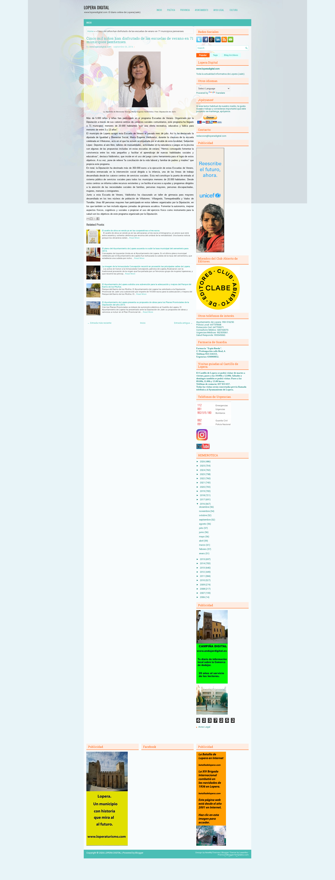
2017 (202, 499)
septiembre (205, 519)
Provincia (185, 10)
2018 (202, 495)
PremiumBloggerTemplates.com (233, 855)
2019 (202, 491)
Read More (134, 238)
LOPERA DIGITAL (96, 7)
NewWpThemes (212, 852)
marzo (202, 545)
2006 (202, 597)
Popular (203, 55)
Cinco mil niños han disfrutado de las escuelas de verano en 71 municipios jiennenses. (139, 40)
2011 (202, 576)
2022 (202, 478)
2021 (202, 482)
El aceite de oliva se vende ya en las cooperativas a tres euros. (131, 230)
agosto (203, 524)
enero (202, 553)
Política (171, 10)
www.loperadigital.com (100, 47)
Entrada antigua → (183, 323)
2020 (202, 487)
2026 (202, 461)
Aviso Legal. (218, 10)
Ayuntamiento (201, 10)
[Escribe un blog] (91, 218)
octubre (203, 515)
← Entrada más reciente (99, 323)
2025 (202, 465)
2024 (202, 470)
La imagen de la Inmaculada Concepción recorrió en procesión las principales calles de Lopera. (146, 266)
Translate (220, 93)
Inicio (159, 10)
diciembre (204, 507)
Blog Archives (231, 55)
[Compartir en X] (94, 218)
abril (201, 540)
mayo (202, 536)
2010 (202, 580)
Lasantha (243, 852)
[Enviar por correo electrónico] (88, 218)
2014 (202, 563)
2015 (202, 559)
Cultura (233, 10)
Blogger (139, 852)
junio (201, 532)
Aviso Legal (204, 727)
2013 (202, 567)
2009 (202, 584)
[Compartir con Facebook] (98, 218)
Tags (215, 55)
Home (90, 31)
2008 (202, 588)
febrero (203, 549)
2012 (202, 572)
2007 (202, 593)
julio (201, 528)
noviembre (204, 511)
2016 (202, 504)
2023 (202, 474)
